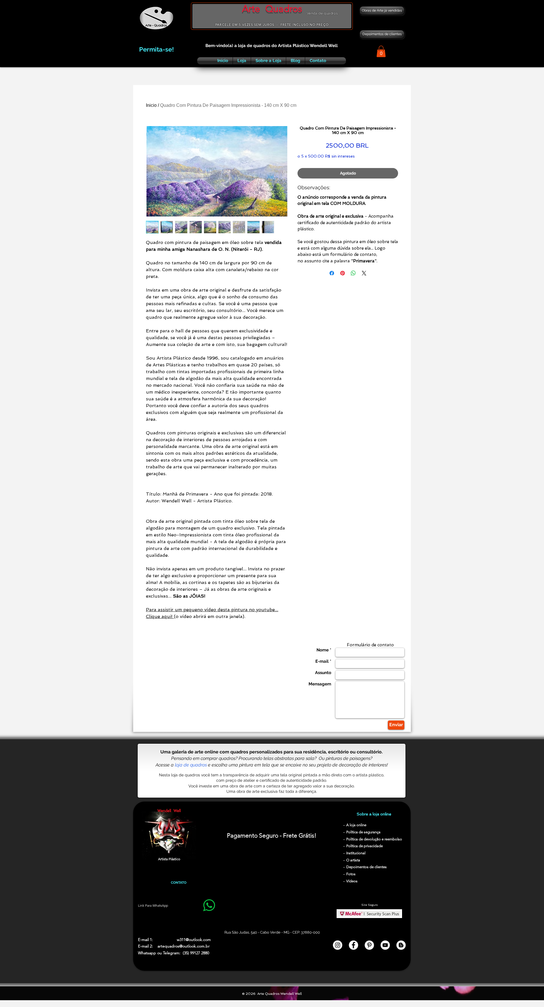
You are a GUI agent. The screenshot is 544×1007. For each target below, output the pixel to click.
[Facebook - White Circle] (353, 945)
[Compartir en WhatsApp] (353, 273)
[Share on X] (364, 273)
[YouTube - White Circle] (385, 945)
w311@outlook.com (194, 939)
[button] (381, 51)
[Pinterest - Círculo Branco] (369, 945)
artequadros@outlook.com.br (184, 946)
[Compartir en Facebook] (331, 273)
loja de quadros (191, 765)
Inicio (151, 105)
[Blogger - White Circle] (401, 945)
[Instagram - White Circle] (337, 945)
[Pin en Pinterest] (342, 273)
